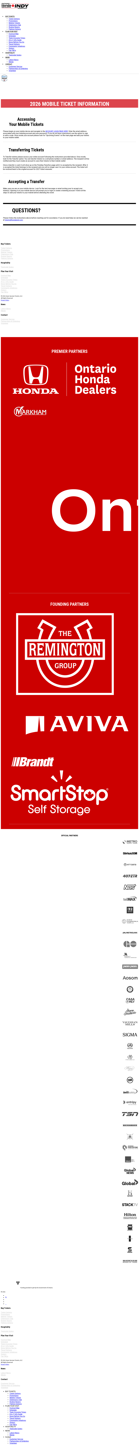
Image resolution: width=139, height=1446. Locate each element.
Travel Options (14, 44)
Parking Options (15, 29)
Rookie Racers (14, 27)
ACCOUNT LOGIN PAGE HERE (57, 131)
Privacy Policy (5, 300)
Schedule (12, 36)
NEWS (7, 57)
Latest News (13, 60)
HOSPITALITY (10, 53)
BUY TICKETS (10, 16)
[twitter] (6, 1298)
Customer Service (15, 66)
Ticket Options (14, 19)
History (11, 48)
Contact (8, 64)
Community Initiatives (17, 46)
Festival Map (14, 34)
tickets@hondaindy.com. (14, 220)
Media (11, 62)
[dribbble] (6, 1304)
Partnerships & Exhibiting (18, 69)
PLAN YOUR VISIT (11, 31)
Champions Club (15, 25)
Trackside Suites (15, 55)
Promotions (13, 21)
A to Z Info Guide (15, 40)
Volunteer (12, 71)
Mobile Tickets (14, 23)
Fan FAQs (12, 50)
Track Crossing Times (17, 38)
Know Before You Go (16, 42)
